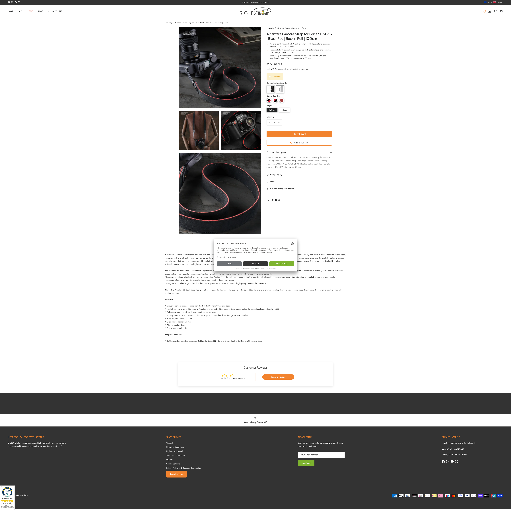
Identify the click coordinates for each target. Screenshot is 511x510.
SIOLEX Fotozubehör (21, 495)
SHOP (21, 11)
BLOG (40, 11)
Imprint (169, 459)
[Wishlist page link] (484, 11)
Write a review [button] (278, 376)
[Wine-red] (281, 100)
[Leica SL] (280, 89)
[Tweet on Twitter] (273, 200)
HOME (10, 11)
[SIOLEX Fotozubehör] (255, 11)
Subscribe (306, 463)
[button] (493, 2)
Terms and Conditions (175, 455)
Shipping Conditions (175, 447)
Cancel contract (176, 474)
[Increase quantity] (279, 122)
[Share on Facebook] (276, 200)
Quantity (270, 116)
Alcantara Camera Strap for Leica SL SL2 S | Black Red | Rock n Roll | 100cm (201, 23)
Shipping (279, 69)
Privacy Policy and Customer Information (183, 468)
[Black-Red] (269, 100)
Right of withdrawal (174, 451)
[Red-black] (275, 100)
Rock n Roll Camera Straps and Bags (290, 28)
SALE (31, 11)
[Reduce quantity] (269, 122)
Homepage (169, 23)
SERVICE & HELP (55, 11)
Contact (169, 442)
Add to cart (299, 134)
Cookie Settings (173, 463)
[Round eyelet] (271, 89)
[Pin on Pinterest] (279, 200)
